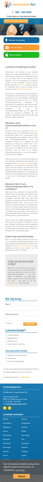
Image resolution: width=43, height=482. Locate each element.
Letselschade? (15, 330)
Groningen (7, 447)
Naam (8, 304)
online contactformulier (24, 246)
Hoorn (5, 455)
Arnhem (24, 427)
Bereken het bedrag (17, 40)
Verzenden (30, 324)
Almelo (5, 419)
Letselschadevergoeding (16, 361)
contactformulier (13, 283)
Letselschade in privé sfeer (16, 344)
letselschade (21, 85)
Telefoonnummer (12, 314)
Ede (23, 439)
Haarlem (25, 447)
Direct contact (15, 55)
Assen (5, 431)
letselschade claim (22, 163)
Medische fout (12, 341)
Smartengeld (12, 358)
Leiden (24, 455)
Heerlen (6, 451)
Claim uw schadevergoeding (16, 21)
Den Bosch (7, 435)
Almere (24, 419)
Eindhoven (7, 443)
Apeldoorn (7, 427)
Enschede (25, 443)
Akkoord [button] (21, 476)
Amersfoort (7, 423)
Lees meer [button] (20, 470)
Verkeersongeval (13, 335)
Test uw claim (15, 47)
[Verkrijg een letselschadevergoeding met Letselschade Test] (21, 5)
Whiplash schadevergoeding (17, 355)
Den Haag (25, 435)
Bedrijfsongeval (13, 338)
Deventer (6, 439)
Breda (24, 431)
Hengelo (25, 451)
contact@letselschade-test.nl (16, 404)
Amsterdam (26, 423)
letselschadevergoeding (24, 89)
